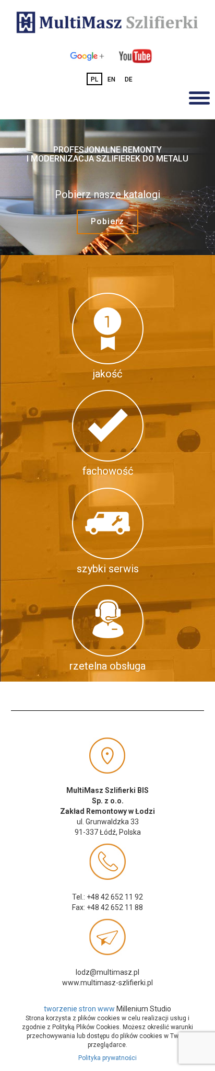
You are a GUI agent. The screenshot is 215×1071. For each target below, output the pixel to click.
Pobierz (107, 221)
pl (94, 79)
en (111, 79)
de (129, 79)
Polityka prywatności (107, 1058)
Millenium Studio (143, 1009)
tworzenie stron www (79, 1009)
